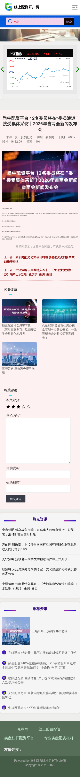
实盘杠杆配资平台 (19, 737)
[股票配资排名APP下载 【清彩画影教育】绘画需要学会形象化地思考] (19, 310)
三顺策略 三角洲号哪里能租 (49, 631)
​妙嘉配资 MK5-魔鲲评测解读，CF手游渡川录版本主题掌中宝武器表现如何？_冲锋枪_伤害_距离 (39, 665)
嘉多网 (22, 729)
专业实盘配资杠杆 (59, 737)
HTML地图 (59, 760)
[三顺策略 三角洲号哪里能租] (19, 353)
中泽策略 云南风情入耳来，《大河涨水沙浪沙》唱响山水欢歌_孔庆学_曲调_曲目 (37, 272)
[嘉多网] (22, 7)
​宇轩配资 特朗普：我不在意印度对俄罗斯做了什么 (42, 652)
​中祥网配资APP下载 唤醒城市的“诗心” (34, 707)
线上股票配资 (50, 729)
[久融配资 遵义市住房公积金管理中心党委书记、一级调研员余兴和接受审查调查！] (59, 310)
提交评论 (16, 499)
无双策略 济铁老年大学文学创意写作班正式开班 (34, 559)
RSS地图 (45, 760)
